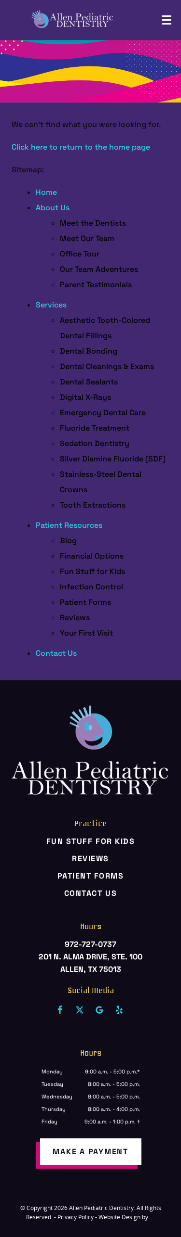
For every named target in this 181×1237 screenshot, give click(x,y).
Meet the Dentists (93, 223)
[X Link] (79, 1010)
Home (46, 192)
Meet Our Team (87, 238)
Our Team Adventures (99, 269)
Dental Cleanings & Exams (107, 366)
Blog (68, 541)
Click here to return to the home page (81, 147)
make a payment (90, 1152)
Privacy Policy (75, 1217)
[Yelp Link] (119, 1010)
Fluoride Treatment (94, 428)
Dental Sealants (89, 382)
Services (51, 305)
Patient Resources (69, 525)
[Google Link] (99, 1010)
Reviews (75, 617)
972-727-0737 (90, 944)
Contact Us (56, 653)
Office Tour (79, 254)
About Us (53, 208)
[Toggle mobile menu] (166, 20)
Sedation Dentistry (94, 443)
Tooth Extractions (92, 505)
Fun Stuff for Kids (92, 571)
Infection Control (91, 587)
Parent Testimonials (96, 285)
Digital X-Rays (85, 397)
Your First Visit (86, 633)
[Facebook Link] (60, 1010)
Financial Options (92, 556)
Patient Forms (85, 602)
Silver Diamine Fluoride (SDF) (113, 459)
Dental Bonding (88, 351)
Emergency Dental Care (103, 413)
